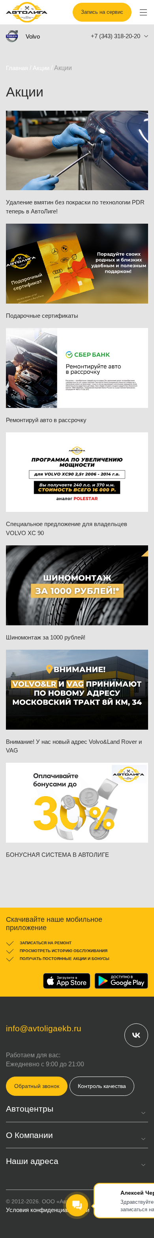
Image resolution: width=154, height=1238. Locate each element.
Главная (17, 68)
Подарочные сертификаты (42, 315)
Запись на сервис (102, 12)
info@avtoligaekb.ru (43, 1028)
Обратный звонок (36, 1086)
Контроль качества (102, 1086)
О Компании (29, 1135)
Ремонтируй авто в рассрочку (46, 420)
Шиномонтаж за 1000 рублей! (45, 637)
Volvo (33, 36)
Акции (41, 68)
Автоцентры (29, 1108)
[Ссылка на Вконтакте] (136, 1034)
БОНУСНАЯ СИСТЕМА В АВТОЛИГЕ (57, 854)
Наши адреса (32, 1161)
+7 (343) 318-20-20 (115, 36)
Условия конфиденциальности (47, 1209)
